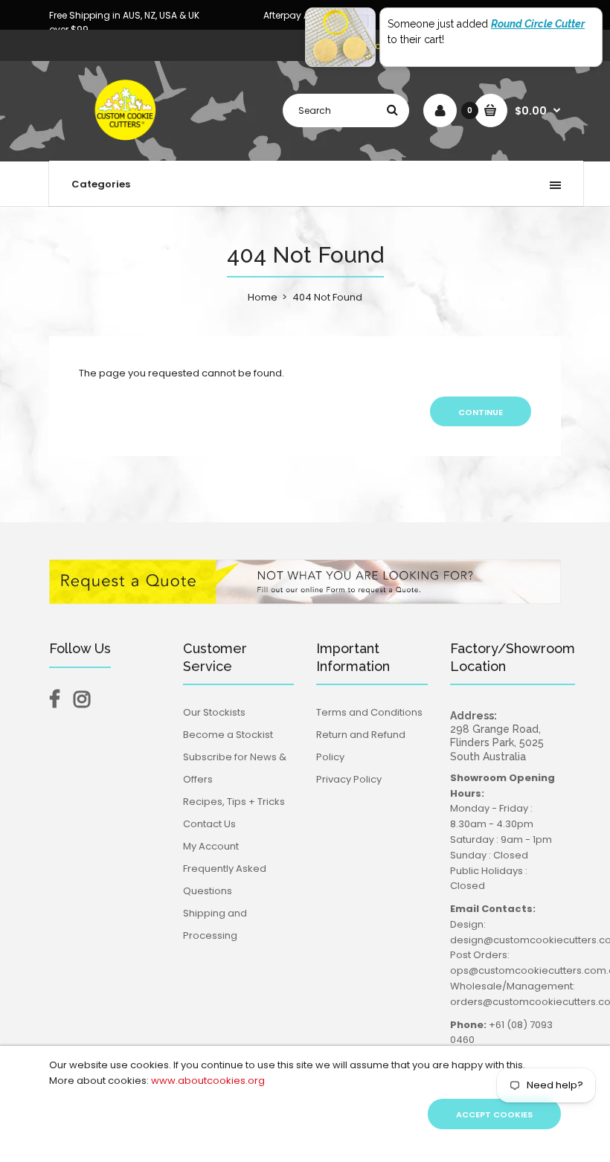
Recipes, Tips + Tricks (234, 802)
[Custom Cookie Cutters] (127, 145)
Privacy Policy (349, 779)
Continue (480, 412)
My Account (211, 846)
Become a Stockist (228, 735)
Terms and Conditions (369, 712)
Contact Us (209, 824)
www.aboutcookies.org (208, 1080)
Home (262, 297)
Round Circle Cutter (538, 24)
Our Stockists (214, 712)
